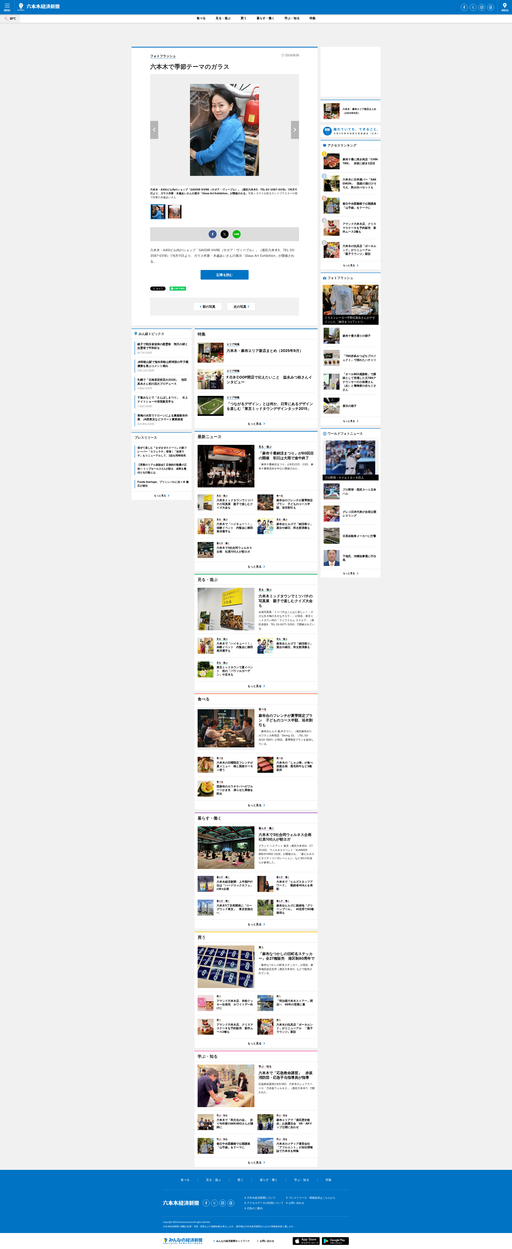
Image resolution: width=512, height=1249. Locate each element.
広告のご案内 (255, 1208)
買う (244, 18)
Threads (490, 7)
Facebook (464, 7)
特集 (313, 18)
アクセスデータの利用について (265, 1202)
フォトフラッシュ (163, 56)
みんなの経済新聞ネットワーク (182, 1241)
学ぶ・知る (292, 18)
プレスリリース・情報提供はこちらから (312, 1197)
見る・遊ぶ (223, 18)
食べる (201, 18)
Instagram (481, 7)
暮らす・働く (266, 18)
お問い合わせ (296, 1202)
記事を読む (225, 275)
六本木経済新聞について (261, 1197)
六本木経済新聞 (38, 7)
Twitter (473, 7)
